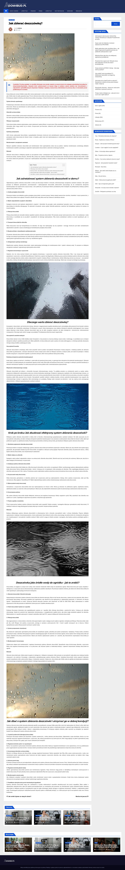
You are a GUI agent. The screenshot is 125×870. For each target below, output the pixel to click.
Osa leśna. (104, 166)
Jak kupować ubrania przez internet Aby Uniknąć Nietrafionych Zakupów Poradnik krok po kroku (107, 37)
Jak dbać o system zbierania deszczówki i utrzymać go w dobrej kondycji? (48, 174)
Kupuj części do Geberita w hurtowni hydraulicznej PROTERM (17, 820)
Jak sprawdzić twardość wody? (109, 163)
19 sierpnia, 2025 (71, 849)
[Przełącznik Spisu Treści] (63, 165)
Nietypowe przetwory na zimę (108, 191)
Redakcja (79, 11)
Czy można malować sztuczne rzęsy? (110, 159)
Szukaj (97, 19)
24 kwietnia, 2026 (41, 849)
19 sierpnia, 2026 (12, 849)
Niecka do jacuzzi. (81, 796)
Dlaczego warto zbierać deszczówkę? (39, 168)
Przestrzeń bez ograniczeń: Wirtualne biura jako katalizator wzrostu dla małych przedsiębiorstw (106, 62)
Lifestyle (24, 11)
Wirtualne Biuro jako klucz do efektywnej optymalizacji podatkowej (106, 847)
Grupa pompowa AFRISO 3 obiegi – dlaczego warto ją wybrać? (76, 820)
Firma (40, 11)
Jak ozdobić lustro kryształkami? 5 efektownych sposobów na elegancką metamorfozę (105, 75)
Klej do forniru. (102, 176)
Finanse (33, 11)
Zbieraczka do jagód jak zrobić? (107, 180)
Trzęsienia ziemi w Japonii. (105, 155)
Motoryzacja (59, 11)
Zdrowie (70, 11)
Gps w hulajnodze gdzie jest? (106, 183)
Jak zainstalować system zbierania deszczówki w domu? (44, 167)
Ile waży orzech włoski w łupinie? (110, 187)
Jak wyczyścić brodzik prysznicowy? (109, 143)
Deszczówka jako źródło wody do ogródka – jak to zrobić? (44, 172)
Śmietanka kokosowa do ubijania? (107, 136)
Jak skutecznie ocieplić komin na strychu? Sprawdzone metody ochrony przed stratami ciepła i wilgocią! (106, 82)
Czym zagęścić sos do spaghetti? (109, 147)
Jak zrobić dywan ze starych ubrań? (19, 796)
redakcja (19, 28)
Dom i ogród (14, 11)
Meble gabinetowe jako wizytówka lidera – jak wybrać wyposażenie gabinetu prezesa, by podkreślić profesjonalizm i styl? (107, 50)
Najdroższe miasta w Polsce (106, 139)
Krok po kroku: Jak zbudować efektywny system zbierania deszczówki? (47, 170)
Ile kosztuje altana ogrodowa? (107, 151)
